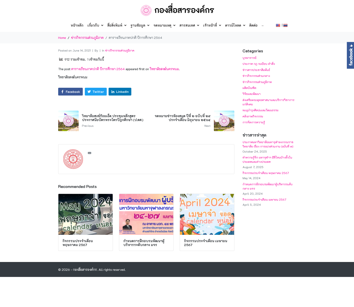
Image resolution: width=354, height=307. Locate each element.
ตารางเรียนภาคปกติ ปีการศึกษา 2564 (98, 69)
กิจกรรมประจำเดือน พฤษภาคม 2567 (266, 173)
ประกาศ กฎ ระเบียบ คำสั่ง (259, 64)
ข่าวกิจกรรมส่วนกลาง (256, 76)
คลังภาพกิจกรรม (253, 116)
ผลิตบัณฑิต (249, 88)
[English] (278, 24)
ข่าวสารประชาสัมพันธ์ (256, 70)
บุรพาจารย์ (249, 58)
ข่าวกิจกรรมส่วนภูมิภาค (119, 50)
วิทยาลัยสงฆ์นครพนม (164, 69)
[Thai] (285, 24)
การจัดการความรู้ (254, 122)
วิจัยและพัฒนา (252, 94)
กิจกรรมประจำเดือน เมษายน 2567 (264, 199)
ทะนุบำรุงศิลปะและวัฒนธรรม (260, 110)
